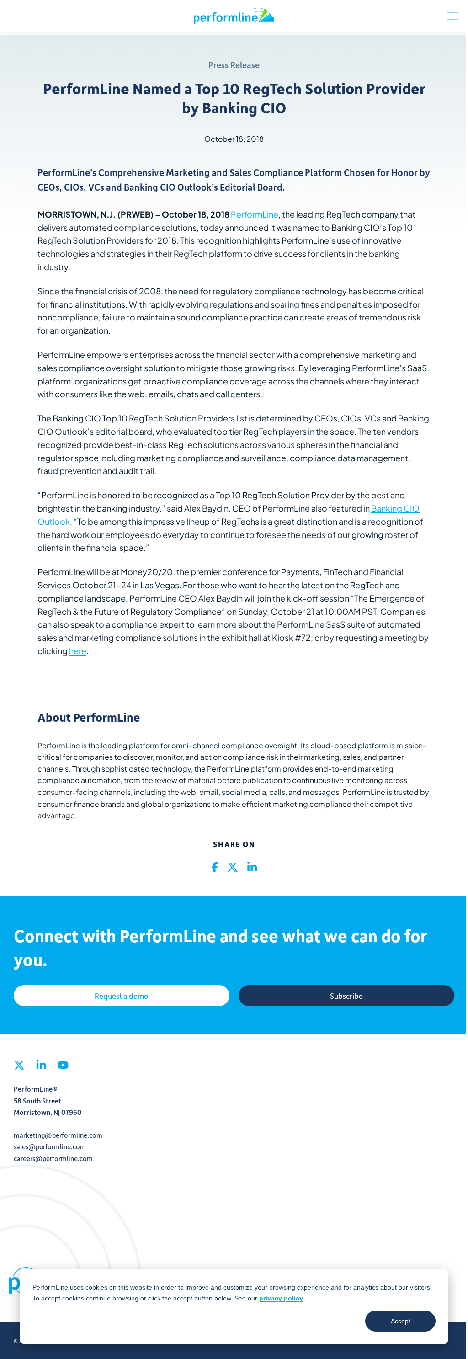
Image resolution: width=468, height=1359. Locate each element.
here (77, 650)
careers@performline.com (53, 1158)
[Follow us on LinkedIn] (41, 1067)
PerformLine (234, 16)
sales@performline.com (50, 1146)
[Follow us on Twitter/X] (19, 1067)
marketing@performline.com (58, 1135)
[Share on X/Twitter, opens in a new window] (232, 868)
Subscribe (346, 996)
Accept (400, 1321)
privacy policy (281, 1298)
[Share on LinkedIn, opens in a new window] (252, 868)
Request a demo (122, 996)
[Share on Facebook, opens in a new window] (215, 868)
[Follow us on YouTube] (63, 1067)
